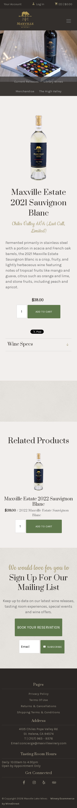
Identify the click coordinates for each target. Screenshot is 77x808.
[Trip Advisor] (54, 782)
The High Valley (50, 91)
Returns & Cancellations (38, 706)
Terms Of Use (38, 700)
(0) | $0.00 (65, 4)
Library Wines (53, 81)
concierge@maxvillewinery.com (43, 743)
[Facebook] (24, 782)
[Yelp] (44, 782)
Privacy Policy (38, 694)
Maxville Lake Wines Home (25, 20)
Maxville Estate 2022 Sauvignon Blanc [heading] (38, 501)
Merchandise (25, 91)
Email (15, 642)
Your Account (13, 4)
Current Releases (26, 81)
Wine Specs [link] (20, 344)
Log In (40, 4)
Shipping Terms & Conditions (38, 712)
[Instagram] (34, 782)
